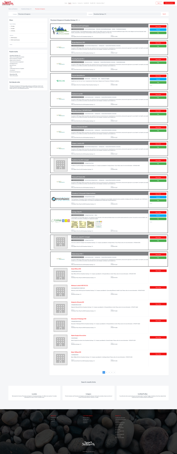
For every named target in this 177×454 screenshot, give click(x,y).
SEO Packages (117, 429)
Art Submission (86, 419)
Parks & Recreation (14, 75)
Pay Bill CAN (92, 3)
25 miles (13, 26)
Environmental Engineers (15, 71)
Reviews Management (119, 427)
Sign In (159, 3)
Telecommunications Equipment (17, 61)
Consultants (12, 70)
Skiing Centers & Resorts (15, 60)
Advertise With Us (86, 417)
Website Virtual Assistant (120, 422)
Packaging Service (13, 63)
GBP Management (118, 426)
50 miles (13, 28)
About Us (74, 3)
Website (158, 29)
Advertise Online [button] (100, 3)
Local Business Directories (120, 417)
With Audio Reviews (15, 39)
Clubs (11, 66)
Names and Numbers (13, 8)
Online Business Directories (120, 419)
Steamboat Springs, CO (26, 8)
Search (69, 3)
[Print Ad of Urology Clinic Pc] (74, 224)
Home (66, 3)
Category (15, 14)
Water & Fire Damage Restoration (17, 56)
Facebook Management (119, 434)
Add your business (169, 3)
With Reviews (14, 37)
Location (90, 14)
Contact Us (80, 3)
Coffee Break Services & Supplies (17, 68)
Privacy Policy (85, 451)
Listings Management (119, 424)
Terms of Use (91, 451)
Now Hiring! (53, 419)
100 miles (13, 30)
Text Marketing (118, 435)
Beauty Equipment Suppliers (16, 58)
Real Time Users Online (119, 437)
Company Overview (54, 417)
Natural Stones (13, 65)
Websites (117, 421)
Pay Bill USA (86, 3)
